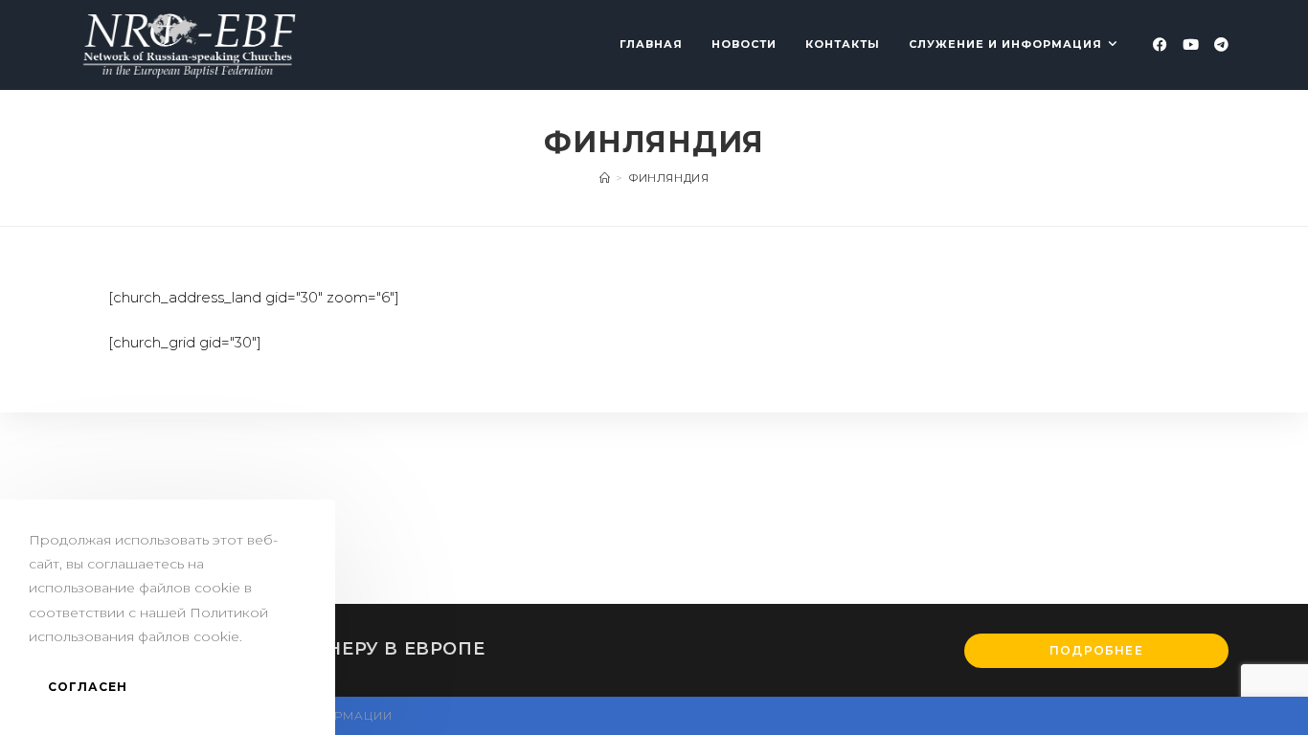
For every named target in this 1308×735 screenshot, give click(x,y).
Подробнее (1096, 650)
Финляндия (669, 178)
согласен (88, 686)
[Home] (605, 178)
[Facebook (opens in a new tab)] (1160, 44)
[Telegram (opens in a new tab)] (1221, 44)
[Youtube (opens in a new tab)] (1191, 44)
